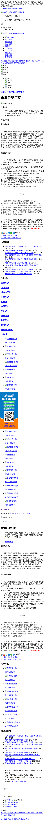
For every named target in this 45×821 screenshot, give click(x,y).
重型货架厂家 (5, 509)
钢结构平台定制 (11, 366)
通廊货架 (5, 316)
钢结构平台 (6, 292)
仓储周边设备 (7, 330)
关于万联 (11, 8)
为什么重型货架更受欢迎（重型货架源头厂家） (22, 265)
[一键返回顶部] (11, 807)
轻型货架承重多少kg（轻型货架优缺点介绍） (22, 259)
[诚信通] (2, 24)
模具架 (4, 311)
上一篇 (9, 235)
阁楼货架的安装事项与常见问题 (16, 250)
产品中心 (4, 8)
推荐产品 (4, 334)
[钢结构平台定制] (11, 362)
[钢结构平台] (10, 370)
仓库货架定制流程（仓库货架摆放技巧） (20, 269)
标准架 (7, 46)
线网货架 (5, 325)
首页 (3, 92)
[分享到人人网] (9, 233)
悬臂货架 (5, 320)
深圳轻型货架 (10, 350)
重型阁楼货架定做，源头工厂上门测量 (19, 253)
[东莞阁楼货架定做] (12, 493)
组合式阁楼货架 (11, 482)
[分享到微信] (11, 233)
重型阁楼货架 (10, 389)
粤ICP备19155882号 (19, 781)
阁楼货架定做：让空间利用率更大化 (18, 271)
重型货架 (8, 39)
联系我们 (8, 57)
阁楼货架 (8, 42)
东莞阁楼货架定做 (11, 497)
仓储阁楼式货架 (11, 489)
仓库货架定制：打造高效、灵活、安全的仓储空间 (23, 246)
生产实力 (8, 50)
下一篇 (11, 238)
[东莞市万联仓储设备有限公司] (12, 12)
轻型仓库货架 (10, 358)
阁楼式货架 (9, 381)
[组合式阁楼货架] (11, 478)
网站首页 (10, 37)
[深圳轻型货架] (11, 346)
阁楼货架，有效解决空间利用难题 (17, 263)
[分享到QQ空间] (2, 233)
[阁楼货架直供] (11, 501)
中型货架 (5, 306)
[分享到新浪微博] (4, 233)
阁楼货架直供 (10, 505)
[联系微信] (9, 800)
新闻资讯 (8, 53)
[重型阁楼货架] (11, 385)
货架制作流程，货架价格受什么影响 (18, 274)
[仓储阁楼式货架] (11, 485)
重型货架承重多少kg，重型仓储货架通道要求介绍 (23, 255)
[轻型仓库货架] (11, 354)
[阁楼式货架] (10, 377)
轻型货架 (8, 44)
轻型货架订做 (10, 342)
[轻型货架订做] (11, 339)
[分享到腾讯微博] (6, 233)
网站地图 (18, 8)
